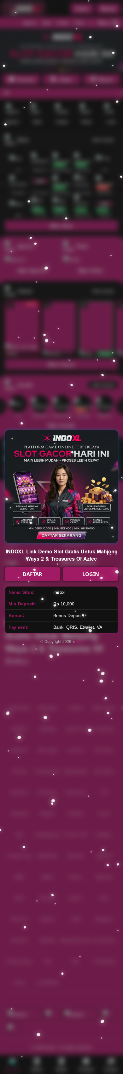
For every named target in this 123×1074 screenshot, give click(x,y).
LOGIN (90, 574)
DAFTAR (32, 574)
